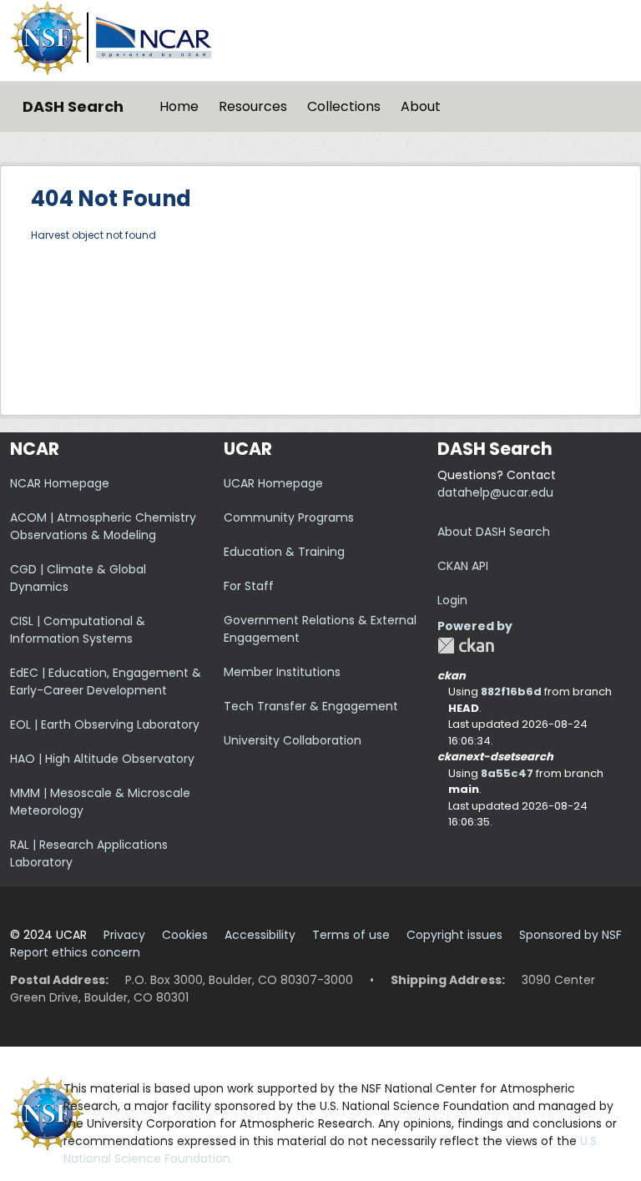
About (421, 106)
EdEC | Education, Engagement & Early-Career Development (105, 681)
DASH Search (73, 106)
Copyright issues (454, 934)
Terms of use (351, 934)
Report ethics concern (75, 952)
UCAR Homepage (273, 483)
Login (452, 600)
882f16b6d (511, 691)
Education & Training (284, 551)
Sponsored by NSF (570, 934)
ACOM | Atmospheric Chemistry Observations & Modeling (103, 526)
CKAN (465, 645)
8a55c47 (507, 773)
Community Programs (289, 517)
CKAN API (462, 566)
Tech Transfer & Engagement (311, 706)
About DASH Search (493, 531)
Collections (344, 106)
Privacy (124, 934)
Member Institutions (282, 672)
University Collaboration (292, 740)
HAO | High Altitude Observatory (102, 758)
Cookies (185, 934)
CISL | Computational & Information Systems (77, 630)
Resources (253, 106)
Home (179, 106)
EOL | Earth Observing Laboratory (104, 724)
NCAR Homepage (59, 483)
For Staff (249, 586)
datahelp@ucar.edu (495, 492)
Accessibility (260, 934)
